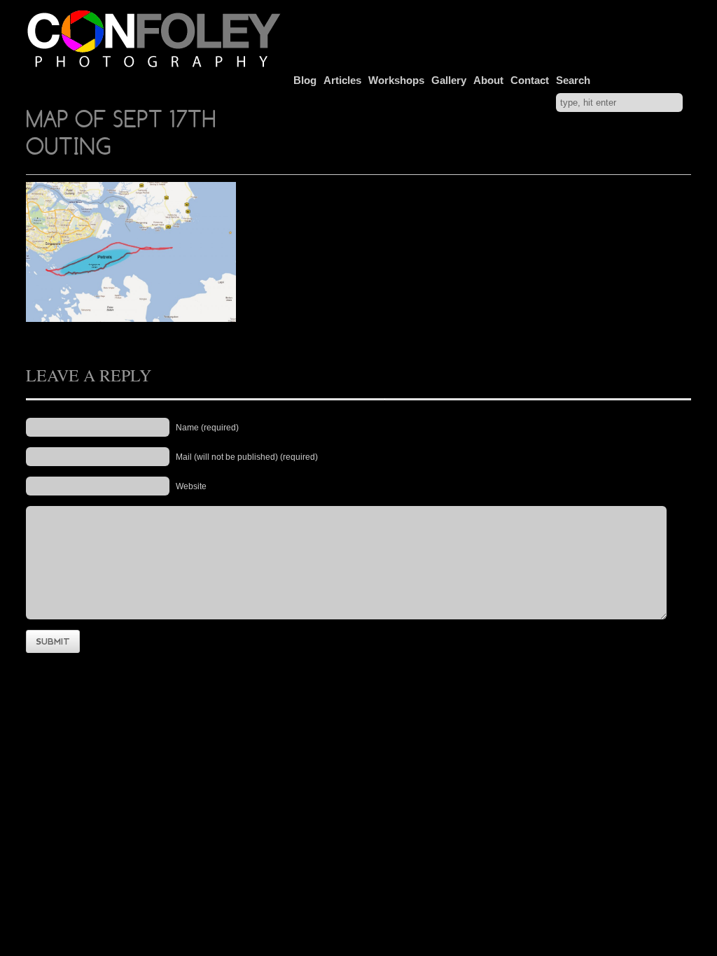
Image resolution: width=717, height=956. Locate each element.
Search (573, 80)
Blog (304, 80)
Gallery (448, 80)
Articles (342, 80)
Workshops (396, 80)
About (488, 80)
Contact (529, 80)
